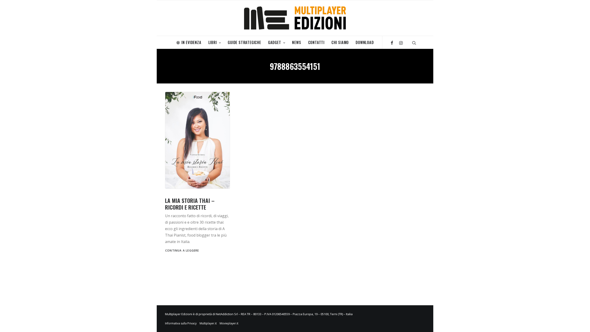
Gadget (274, 42)
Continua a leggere (182, 250)
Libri (212, 42)
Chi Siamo (340, 42)
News (296, 42)
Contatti (316, 42)
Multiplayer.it (208, 323)
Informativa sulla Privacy (181, 323)
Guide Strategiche (244, 42)
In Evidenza (191, 42)
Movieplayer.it (229, 323)
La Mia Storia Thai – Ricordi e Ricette (190, 203)
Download (365, 42)
